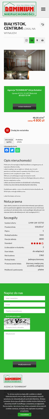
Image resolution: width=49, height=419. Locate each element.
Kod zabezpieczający (13, 316)
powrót (42, 24)
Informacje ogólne (9, 141)
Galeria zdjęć (31, 40)
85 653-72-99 (24, 95)
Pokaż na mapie (37, 40)
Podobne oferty (19, 141)
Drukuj (42, 40)
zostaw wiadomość (24, 106)
